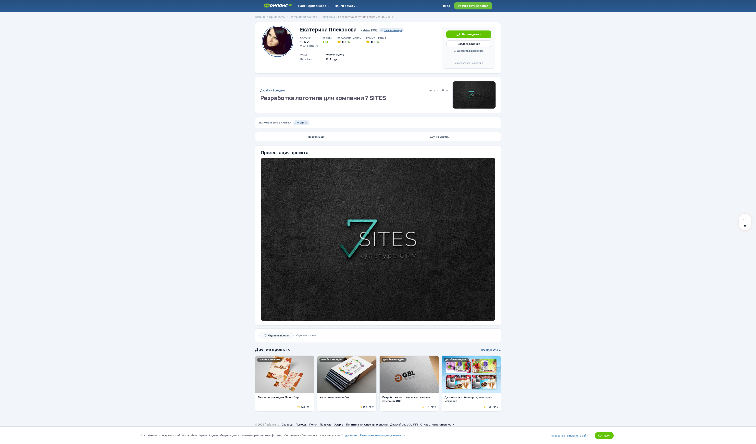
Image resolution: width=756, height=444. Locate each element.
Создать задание (469, 43)
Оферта (339, 424)
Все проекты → (491, 350)
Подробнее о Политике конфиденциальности (373, 435)
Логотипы (301, 122)
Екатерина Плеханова (328, 29)
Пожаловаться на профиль (468, 63)
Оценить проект (276, 335)
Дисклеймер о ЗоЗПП (404, 424)
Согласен (604, 435)
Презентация (316, 136)
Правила (325, 424)
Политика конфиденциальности (367, 424)
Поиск (313, 424)
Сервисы (287, 424)
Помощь (301, 424)
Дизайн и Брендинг (272, 90)
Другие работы (439, 136)
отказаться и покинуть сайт (569, 435)
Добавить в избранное (470, 50)
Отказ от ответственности (437, 424)
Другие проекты (273, 349)
